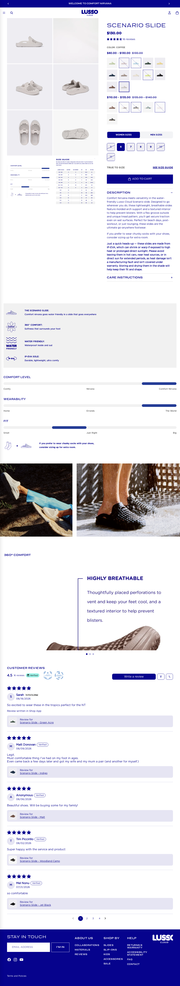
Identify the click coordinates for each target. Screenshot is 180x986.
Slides (108, 945)
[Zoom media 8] (75, 181)
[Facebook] (9, 960)
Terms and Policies (16, 976)
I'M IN (60, 947)
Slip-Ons (110, 950)
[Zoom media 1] (29, 40)
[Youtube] (21, 960)
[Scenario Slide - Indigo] (112, 75)
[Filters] (161, 677)
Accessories (113, 959)
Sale (107, 964)
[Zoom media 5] (29, 133)
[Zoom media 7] (29, 181)
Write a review (134, 676)
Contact (133, 964)
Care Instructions (125, 277)
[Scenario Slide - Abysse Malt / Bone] (112, 107)
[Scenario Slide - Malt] (112, 87)
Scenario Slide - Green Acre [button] (37, 722)
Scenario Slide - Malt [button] (32, 817)
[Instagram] (15, 960)
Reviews (81, 954)
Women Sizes (124, 135)
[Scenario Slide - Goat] (124, 75)
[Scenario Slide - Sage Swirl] (148, 107)
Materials (82, 950)
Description (118, 192)
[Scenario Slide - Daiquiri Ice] (112, 63)
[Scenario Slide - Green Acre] (148, 63)
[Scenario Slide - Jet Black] (160, 75)
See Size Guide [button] (163, 167)
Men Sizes (156, 135)
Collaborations (87, 945)
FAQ (129, 960)
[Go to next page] (106, 918)
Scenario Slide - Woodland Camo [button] (40, 861)
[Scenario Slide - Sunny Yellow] (160, 63)
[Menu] (4, 13)
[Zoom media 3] (29, 86)
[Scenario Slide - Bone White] (136, 75)
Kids (107, 954)
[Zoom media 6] (75, 133)
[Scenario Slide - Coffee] (124, 87)
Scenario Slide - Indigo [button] (33, 773)
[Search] (11, 13)
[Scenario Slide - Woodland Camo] (112, 119)
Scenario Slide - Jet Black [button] (35, 905)
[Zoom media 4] (75, 86)
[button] (115, 39)
